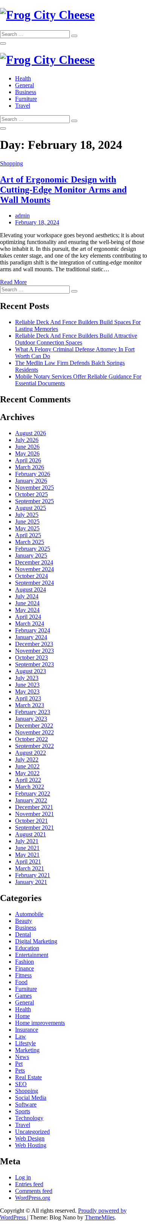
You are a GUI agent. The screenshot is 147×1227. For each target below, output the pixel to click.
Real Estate (28, 1077)
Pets (20, 1070)
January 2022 (31, 800)
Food (21, 982)
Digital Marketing (36, 941)
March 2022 (29, 786)
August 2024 (30, 589)
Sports (22, 1111)
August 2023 (30, 671)
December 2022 (34, 725)
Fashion (24, 961)
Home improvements (40, 1023)
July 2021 (26, 841)
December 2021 (34, 807)
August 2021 (30, 834)
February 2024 (32, 630)
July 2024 (26, 596)
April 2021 (28, 861)
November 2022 (34, 732)
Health (23, 78)
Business (25, 92)
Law (20, 1036)
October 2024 (31, 576)
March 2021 (29, 868)
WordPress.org (32, 1198)
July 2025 (26, 515)
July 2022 (26, 759)
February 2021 (32, 875)
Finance (24, 968)
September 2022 (34, 746)
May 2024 (27, 610)
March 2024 (29, 623)
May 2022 (27, 773)
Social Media (30, 1097)
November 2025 (34, 487)
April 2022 (28, 780)
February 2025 (32, 549)
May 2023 (27, 691)
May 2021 (27, 854)
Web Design (29, 1138)
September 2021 (34, 827)
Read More (13, 282)
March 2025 (29, 542)
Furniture (26, 99)
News (22, 1057)
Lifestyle (25, 1043)
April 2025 (28, 535)
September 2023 (34, 664)
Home (22, 1016)
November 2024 (34, 569)
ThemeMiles (100, 1217)
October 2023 (31, 657)
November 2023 (34, 650)
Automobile (29, 914)
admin (22, 215)
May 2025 (27, 528)
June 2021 (27, 848)
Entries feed (29, 1184)
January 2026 (31, 481)
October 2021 (31, 820)
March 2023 (29, 705)
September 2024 (34, 583)
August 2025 (30, 508)
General (24, 85)
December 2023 (34, 644)
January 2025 (31, 555)
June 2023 (27, 684)
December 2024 (34, 562)
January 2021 (31, 882)
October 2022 (31, 739)
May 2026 (27, 453)
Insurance (26, 1029)
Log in (23, 1177)
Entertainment (31, 955)
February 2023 (32, 712)
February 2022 (32, 793)
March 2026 (29, 467)
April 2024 (28, 617)
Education (27, 948)
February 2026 (32, 474)
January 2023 (31, 718)
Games (23, 995)
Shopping (11, 163)
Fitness (23, 975)
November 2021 (34, 814)
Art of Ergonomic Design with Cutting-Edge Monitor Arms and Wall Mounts (63, 190)
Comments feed (33, 1191)
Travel (22, 105)
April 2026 (28, 460)
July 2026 (26, 440)
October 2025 (31, 494)
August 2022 (30, 752)
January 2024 (31, 637)
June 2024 (27, 603)
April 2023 (28, 698)
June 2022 (27, 766)
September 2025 (34, 501)
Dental (23, 934)
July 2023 (26, 678)
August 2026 (30, 433)
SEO (21, 1084)
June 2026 (27, 447)
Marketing (27, 1050)
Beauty (23, 921)
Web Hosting (30, 1145)
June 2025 (27, 521)
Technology (29, 1118)
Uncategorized (32, 1131)
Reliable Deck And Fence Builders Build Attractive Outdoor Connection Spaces (76, 339)
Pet (19, 1063)
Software (26, 1104)
